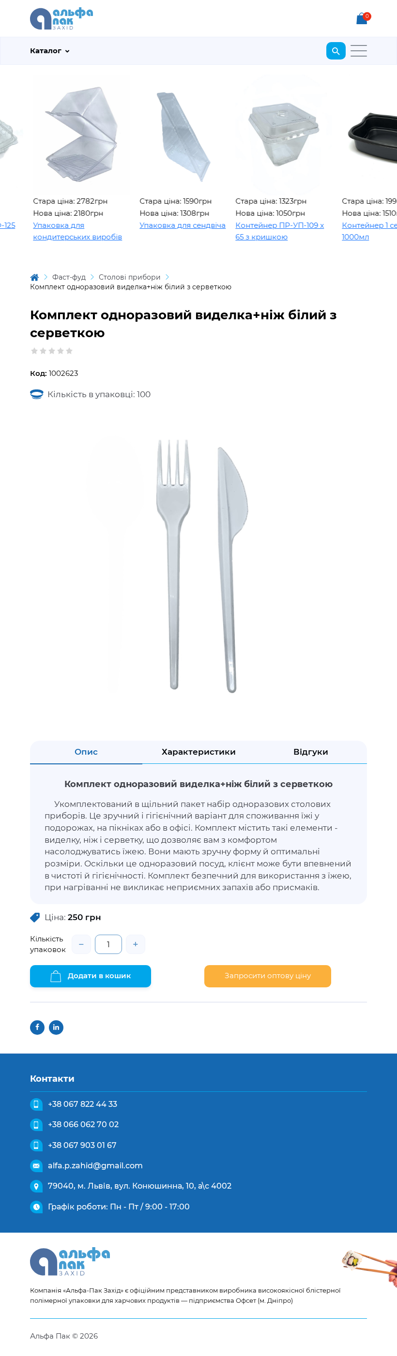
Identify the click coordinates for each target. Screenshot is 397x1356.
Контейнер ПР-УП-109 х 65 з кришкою (263, 231)
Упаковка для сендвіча (166, 225)
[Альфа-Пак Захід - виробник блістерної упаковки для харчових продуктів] (61, 17)
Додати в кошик (98, 975)
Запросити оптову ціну (268, 975)
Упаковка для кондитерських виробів (61, 231)
